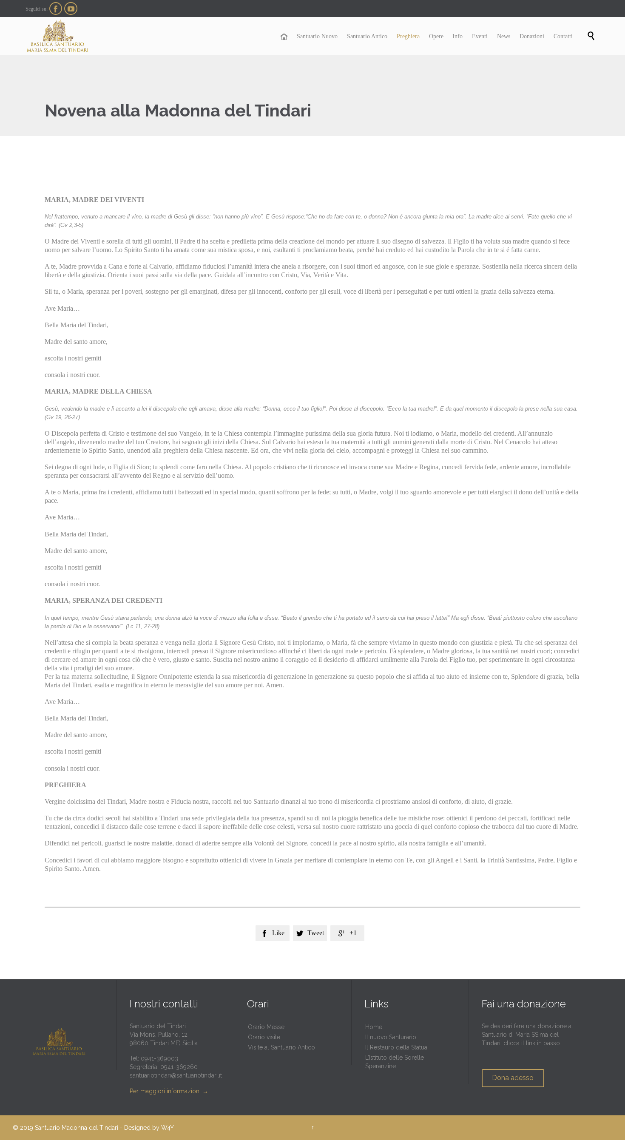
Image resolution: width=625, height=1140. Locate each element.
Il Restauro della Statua (396, 1047)
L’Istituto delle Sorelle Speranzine (394, 1061)
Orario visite (264, 1037)
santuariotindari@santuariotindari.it (176, 1075)
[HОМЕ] (284, 37)
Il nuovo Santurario (390, 1037)
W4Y (167, 1127)
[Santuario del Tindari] (57, 36)
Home (373, 1027)
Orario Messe (266, 1027)
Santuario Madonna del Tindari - (78, 1127)
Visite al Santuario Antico (281, 1047)
